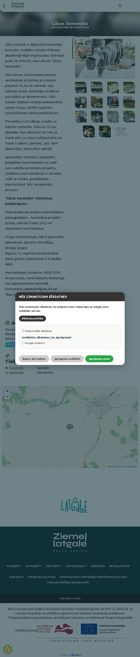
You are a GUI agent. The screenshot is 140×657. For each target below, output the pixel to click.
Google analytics (34, 343)
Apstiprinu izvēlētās (67, 358)
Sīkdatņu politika (32, 318)
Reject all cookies (34, 358)
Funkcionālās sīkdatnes (38, 331)
